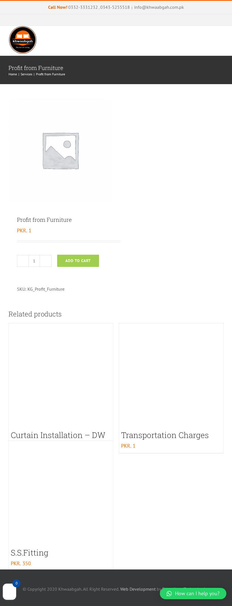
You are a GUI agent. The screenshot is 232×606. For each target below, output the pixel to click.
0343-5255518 (115, 7)
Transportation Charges (165, 435)
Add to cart (78, 260)
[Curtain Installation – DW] (61, 375)
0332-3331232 (83, 7)
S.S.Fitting (29, 552)
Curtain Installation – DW (58, 435)
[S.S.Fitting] (61, 493)
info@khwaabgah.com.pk (159, 7)
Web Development (138, 589)
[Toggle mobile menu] (221, 53)
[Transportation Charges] (171, 375)
